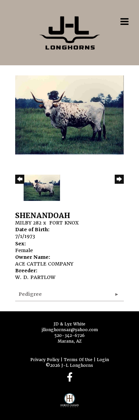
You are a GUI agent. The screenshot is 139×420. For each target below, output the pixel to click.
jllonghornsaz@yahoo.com (69, 329)
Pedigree (30, 294)
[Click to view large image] (69, 114)
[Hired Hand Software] (69, 403)
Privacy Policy (44, 359)
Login (103, 359)
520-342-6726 (69, 335)
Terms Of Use (78, 359)
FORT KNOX (64, 223)
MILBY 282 (28, 223)
